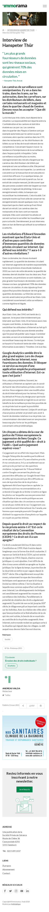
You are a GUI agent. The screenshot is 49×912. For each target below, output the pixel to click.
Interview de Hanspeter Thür (20, 30)
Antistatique (16, 904)
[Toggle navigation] (45, 6)
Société (7, 639)
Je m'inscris (24, 789)
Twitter (7, 695)
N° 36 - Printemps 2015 (13, 648)
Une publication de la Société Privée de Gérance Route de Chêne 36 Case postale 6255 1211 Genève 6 (14, 838)
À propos (6, 865)
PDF (33, 706)
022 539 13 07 (14, 851)
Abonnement (8, 869)
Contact (6, 873)
